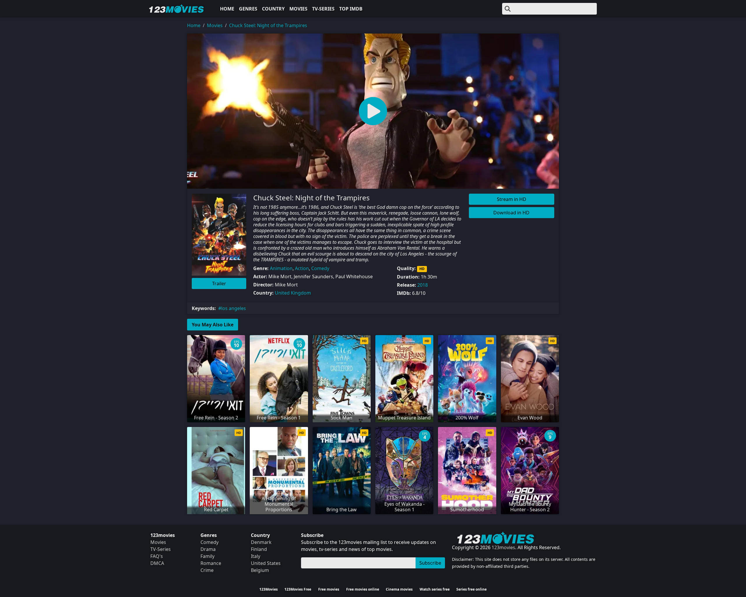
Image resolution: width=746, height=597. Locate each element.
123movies (503, 547)
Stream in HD (511, 199)
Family (207, 556)
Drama (208, 549)
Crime (207, 570)
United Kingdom (293, 293)
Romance (210, 563)
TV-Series (323, 9)
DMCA (157, 563)
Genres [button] (248, 9)
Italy (255, 556)
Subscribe (430, 563)
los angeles (233, 308)
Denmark (261, 542)
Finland (259, 549)
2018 (422, 285)
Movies (298, 9)
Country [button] (273, 9)
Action (302, 268)
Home (227, 9)
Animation (281, 268)
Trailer (219, 283)
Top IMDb (351, 9)
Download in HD (511, 212)
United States (266, 563)
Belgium (260, 570)
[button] (373, 111)
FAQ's (156, 556)
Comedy (320, 268)
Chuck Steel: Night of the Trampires (268, 25)
